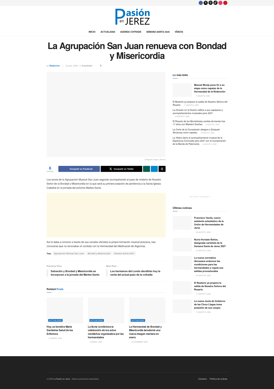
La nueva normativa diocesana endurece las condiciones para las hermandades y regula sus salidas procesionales (208, 264)
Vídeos (179, 31)
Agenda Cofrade (130, 31)
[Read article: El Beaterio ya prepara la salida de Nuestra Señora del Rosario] (182, 288)
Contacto (202, 378)
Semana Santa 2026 (158, 31)
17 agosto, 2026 (191, 105)
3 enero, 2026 (95, 341)
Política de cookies (218, 378)
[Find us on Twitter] (206, 2)
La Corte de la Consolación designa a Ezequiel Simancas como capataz (196, 131)
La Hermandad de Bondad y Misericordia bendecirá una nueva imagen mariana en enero (145, 332)
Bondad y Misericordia (99, 253)
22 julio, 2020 (72, 65)
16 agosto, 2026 (203, 312)
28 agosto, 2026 (203, 232)
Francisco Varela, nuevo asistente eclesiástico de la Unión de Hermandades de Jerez (209, 222)
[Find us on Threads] (211, 2)
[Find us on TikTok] (215, 2)
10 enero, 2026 (55, 338)
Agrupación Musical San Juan (69, 253)
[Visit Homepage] (137, 17)
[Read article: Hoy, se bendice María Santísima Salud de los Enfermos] (65, 310)
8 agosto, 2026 (212, 124)
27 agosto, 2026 (203, 250)
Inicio (92, 31)
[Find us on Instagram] (220, 2)
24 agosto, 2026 (203, 275)
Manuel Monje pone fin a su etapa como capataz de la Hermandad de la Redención (209, 88)
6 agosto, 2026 (209, 144)
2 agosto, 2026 (207, 132)
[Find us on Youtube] (225, 2)
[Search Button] (226, 32)
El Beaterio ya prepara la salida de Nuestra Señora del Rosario (200, 103)
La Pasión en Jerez (61, 378)
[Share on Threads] (162, 169)
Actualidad (108, 31)
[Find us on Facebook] (201, 2)
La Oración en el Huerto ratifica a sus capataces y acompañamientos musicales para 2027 (198, 111)
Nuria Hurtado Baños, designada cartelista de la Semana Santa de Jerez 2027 (210, 243)
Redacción (54, 65)
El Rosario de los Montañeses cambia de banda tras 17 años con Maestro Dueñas (199, 123)
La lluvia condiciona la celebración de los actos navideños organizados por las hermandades (106, 332)
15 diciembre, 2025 (139, 341)
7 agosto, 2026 (203, 96)
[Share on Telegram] (154, 169)
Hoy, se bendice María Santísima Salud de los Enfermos (60, 330)
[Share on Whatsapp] (146, 169)
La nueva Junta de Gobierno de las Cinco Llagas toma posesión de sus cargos (209, 304)
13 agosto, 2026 (181, 116)
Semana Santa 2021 (124, 253)
